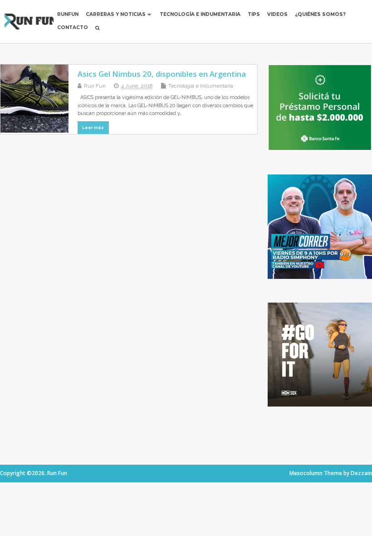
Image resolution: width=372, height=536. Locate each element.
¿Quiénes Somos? (320, 14)
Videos (277, 14)
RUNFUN (67, 14)
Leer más (93, 127)
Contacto (72, 27)
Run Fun (95, 86)
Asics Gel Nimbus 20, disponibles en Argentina (162, 74)
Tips (254, 14)
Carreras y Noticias (116, 14)
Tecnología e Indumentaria (200, 14)
